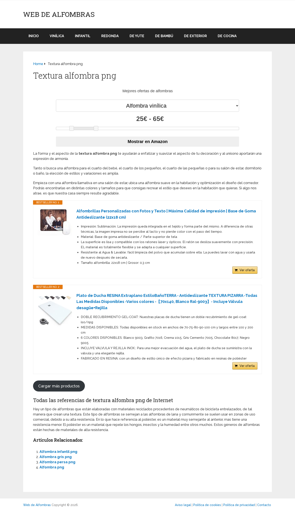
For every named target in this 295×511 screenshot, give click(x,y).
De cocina (227, 36)
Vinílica (57, 36)
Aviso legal (183, 505)
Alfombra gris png (56, 457)
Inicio (34, 36)
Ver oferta (247, 270)
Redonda (110, 36)
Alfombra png (52, 467)
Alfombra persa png (57, 462)
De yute (137, 36)
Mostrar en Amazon (148, 141)
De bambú (164, 36)
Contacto (264, 505)
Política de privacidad (239, 505)
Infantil (82, 36)
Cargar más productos (59, 386)
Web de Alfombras (59, 14)
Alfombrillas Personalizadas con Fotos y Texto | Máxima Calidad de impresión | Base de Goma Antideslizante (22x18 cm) (166, 214)
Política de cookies (207, 505)
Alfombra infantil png (58, 452)
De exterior (195, 36)
